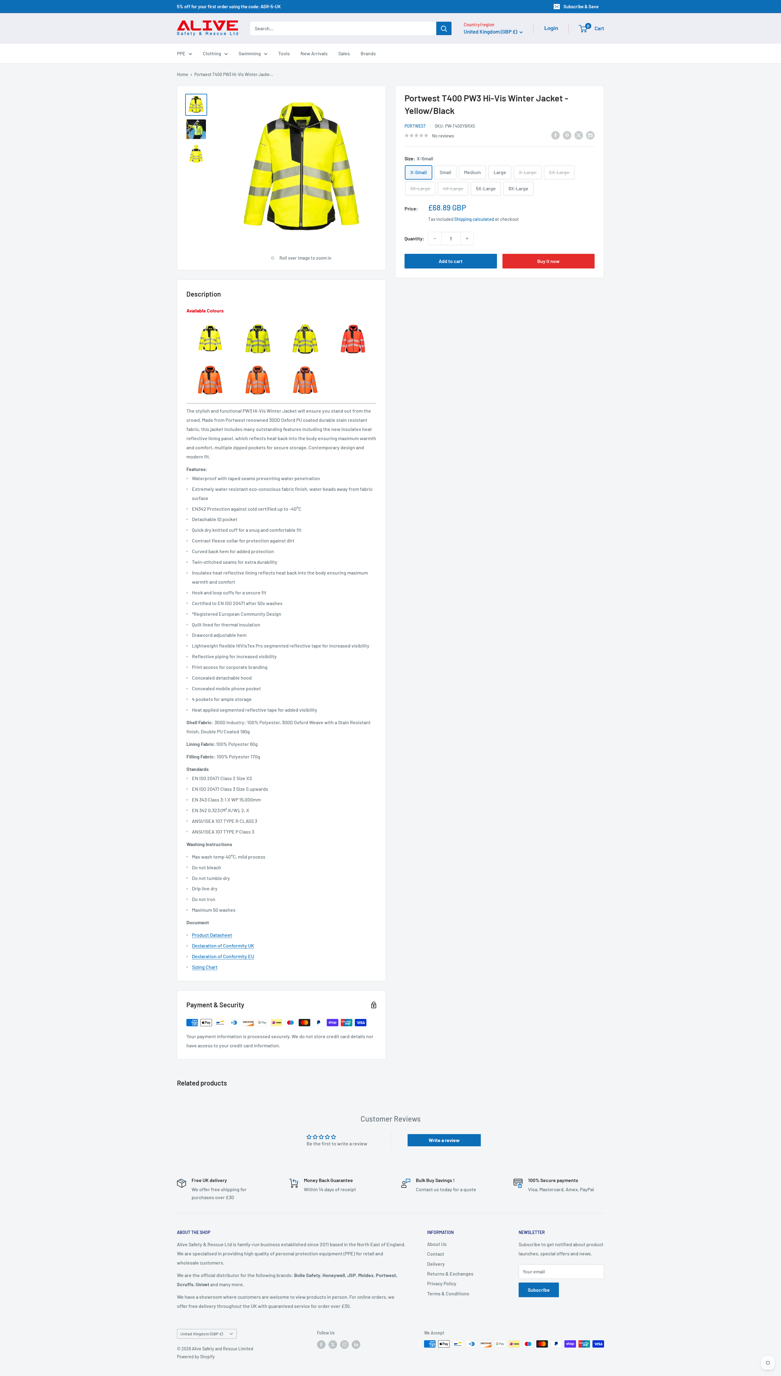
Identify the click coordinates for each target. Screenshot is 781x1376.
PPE (181, 53)
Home (182, 74)
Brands (368, 53)
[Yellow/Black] (210, 323)
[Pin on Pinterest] (567, 135)
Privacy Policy (441, 1283)
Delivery (436, 1264)
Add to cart (450, 261)
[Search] (444, 28)
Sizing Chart (205, 967)
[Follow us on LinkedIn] (356, 1344)
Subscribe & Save (581, 6)
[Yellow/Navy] (258, 323)
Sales (344, 53)
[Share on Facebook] (555, 135)
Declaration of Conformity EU (223, 956)
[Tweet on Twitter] (578, 135)
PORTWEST (415, 126)
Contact (435, 1254)
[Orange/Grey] (258, 364)
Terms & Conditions (448, 1293)
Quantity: (414, 238)
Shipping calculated (474, 219)
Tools (284, 53)
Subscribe (539, 1290)
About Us (437, 1244)
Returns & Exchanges (450, 1273)
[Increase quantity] (467, 238)
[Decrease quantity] (434, 238)
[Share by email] (590, 135)
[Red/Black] (353, 323)
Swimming (250, 53)
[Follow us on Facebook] (321, 1344)
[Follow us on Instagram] (344, 1344)
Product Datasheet (212, 935)
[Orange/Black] (210, 364)
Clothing (212, 53)
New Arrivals (314, 53)
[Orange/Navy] (305, 364)
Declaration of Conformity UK (223, 945)
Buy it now (548, 261)
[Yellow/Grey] (305, 323)
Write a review (444, 1140)
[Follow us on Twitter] (333, 1344)
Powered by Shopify (196, 1356)
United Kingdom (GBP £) (201, 1333)
